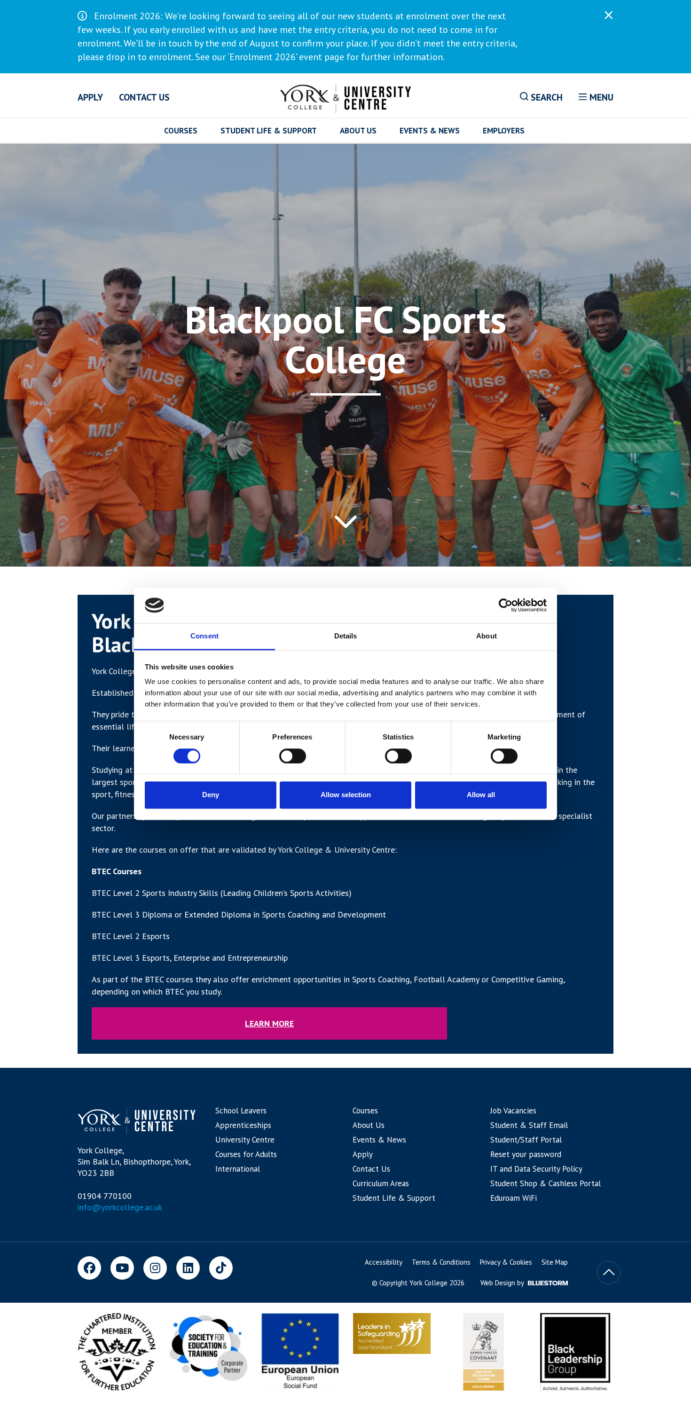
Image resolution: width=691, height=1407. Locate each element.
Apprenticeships (243, 1125)
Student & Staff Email (529, 1125)
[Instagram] (155, 1268)
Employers (504, 130)
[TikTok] (221, 1268)
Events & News (430, 130)
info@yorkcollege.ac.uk (120, 1207)
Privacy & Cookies (506, 1262)
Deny (210, 795)
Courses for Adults (246, 1154)
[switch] (292, 755)
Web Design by (503, 1282)
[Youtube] (122, 1268)
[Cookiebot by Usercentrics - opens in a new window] (505, 605)
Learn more (269, 1023)
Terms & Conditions (441, 1262)
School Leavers (241, 1110)
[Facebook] (89, 1268)
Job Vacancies (513, 1110)
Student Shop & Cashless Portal (545, 1183)
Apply (90, 97)
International (237, 1169)
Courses (180, 130)
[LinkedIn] (188, 1268)
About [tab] (486, 636)
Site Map (555, 1262)
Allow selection (346, 795)
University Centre (245, 1140)
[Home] (345, 96)
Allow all (481, 795)
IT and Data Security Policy (536, 1169)
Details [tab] (345, 636)
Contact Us (144, 97)
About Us (358, 130)
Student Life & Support (268, 130)
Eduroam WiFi (513, 1198)
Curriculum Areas (381, 1183)
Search (545, 97)
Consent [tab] (204, 636)
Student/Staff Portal (526, 1140)
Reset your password (525, 1154)
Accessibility (383, 1262)
